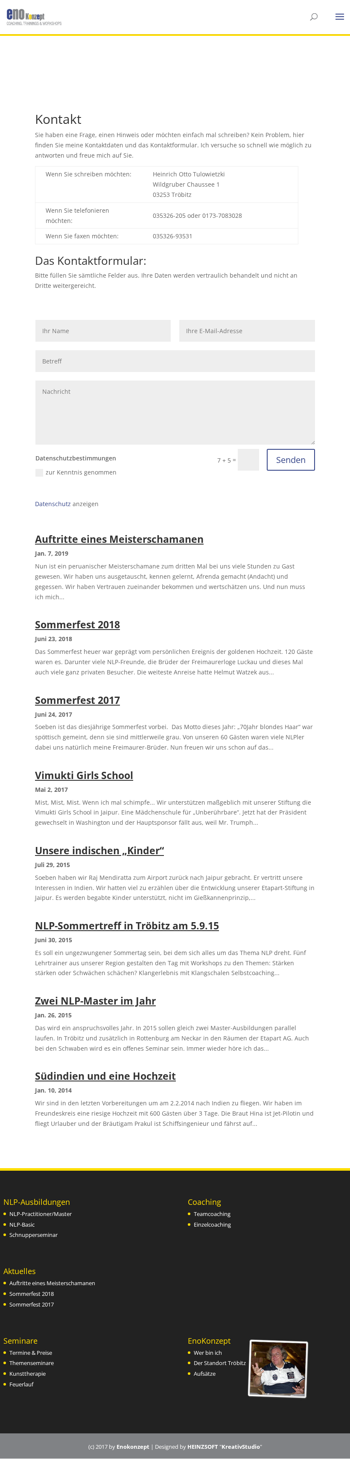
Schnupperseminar (33, 1235)
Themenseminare (31, 1363)
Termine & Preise (30, 1352)
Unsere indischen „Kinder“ (99, 850)
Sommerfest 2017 (77, 700)
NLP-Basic (22, 1224)
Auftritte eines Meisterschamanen (119, 539)
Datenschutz (53, 504)
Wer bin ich (208, 1352)
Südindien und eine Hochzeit (105, 1076)
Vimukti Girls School (84, 775)
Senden (291, 460)
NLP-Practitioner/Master (40, 1214)
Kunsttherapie (27, 1373)
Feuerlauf (21, 1384)
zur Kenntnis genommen (81, 472)
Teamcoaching (212, 1214)
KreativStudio (241, 1446)
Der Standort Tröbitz (220, 1363)
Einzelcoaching (212, 1224)
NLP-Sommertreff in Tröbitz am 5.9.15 (127, 925)
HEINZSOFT (202, 1446)
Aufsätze (205, 1373)
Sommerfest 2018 (77, 624)
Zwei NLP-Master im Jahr (95, 1001)
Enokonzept (133, 1446)
